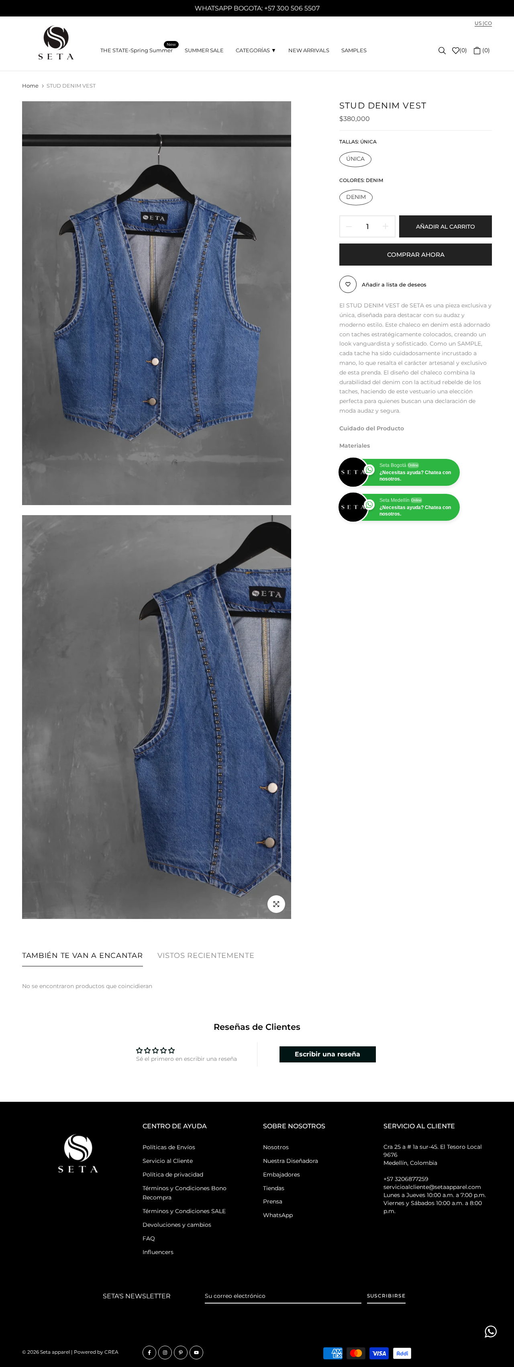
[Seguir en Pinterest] (181, 1352)
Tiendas (273, 1188)
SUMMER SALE (204, 50)
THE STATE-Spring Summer (138, 49)
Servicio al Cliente (168, 1160)
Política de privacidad (173, 1174)
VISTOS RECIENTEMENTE (206, 955)
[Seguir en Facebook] (149, 1352)
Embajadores (281, 1174)
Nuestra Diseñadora (290, 1160)
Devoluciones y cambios (177, 1224)
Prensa (272, 1201)
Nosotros (276, 1147)
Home (30, 85)
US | (479, 23)
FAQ (149, 1238)
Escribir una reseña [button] (327, 1054)
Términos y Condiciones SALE (184, 1211)
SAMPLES (354, 50)
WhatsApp (278, 1215)
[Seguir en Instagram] (165, 1352)
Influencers (158, 1252)
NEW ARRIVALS (308, 50)
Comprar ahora (416, 254)
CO (488, 23)
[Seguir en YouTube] (196, 1352)
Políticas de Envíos (169, 1147)
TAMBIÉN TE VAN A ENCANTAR (82, 955)
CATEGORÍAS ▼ (256, 50)
